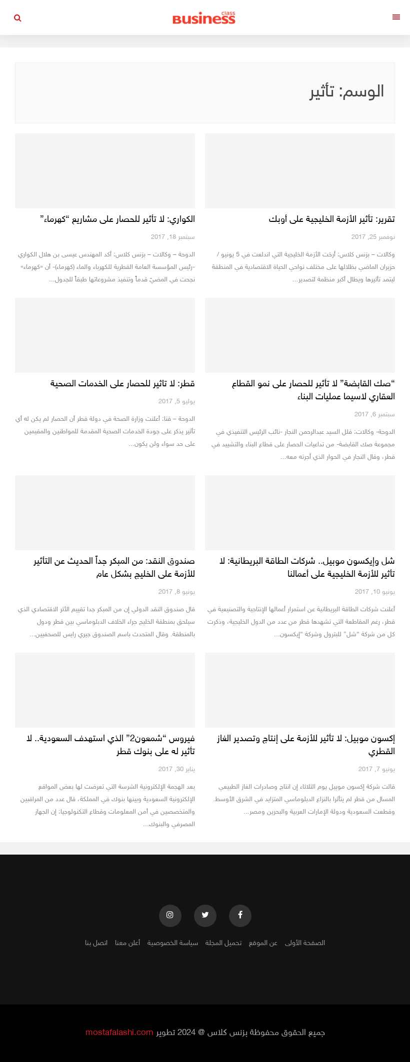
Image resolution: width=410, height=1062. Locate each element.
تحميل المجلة (224, 943)
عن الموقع (263, 943)
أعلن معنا (127, 943)
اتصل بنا (96, 943)
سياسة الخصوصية (173, 943)
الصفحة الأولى (305, 943)
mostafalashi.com (120, 1033)
